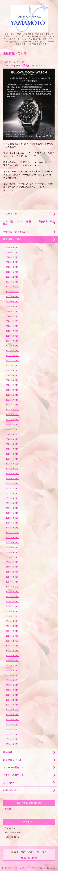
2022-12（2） (12, 356)
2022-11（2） (12, 360)
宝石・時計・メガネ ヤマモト (22, 868)
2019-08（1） (12, 503)
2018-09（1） (12, 538)
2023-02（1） (12, 346)
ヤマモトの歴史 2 (13, 775)
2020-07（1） (12, 449)
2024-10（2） (12, 287)
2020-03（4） (12, 469)
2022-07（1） (12, 365)
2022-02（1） (12, 385)
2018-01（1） (12, 562)
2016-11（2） (12, 606)
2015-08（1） (12, 661)
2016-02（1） (12, 631)
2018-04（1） (12, 547)
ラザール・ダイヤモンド (16, 232)
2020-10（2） (12, 434)
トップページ (10, 214)
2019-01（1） (12, 523)
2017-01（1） (12, 597)
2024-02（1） (12, 311)
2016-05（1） (12, 621)
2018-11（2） (12, 533)
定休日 (8, 809)
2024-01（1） (12, 316)
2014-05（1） (12, 715)
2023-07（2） (12, 331)
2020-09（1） (12, 439)
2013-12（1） (12, 734)
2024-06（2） (12, 292)
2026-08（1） (12, 247)
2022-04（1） (12, 375)
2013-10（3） (12, 744)
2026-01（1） (12, 257)
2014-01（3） (12, 729)
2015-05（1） (12, 675)
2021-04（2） (12, 410)
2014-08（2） (12, 710)
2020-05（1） (12, 459)
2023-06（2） (12, 336)
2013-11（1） (12, 739)
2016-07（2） (12, 616)
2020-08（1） (12, 444)
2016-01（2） (12, 636)
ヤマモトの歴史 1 (13, 767)
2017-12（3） (12, 567)
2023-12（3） (12, 321)
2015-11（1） (12, 646)
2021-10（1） (12, 400)
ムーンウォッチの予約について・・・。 (25, 65)
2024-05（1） (12, 297)
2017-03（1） (12, 592)
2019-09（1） (12, 498)
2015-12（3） (12, 641)
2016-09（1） (12, 611)
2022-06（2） (12, 370)
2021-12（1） (12, 390)
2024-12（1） (12, 277)
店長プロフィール (12, 760)
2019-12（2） (12, 483)
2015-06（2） (12, 670)
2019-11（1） (12, 488)
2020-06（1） (12, 454)
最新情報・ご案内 (12, 239)
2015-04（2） (12, 680)
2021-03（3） (12, 415)
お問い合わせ (10, 790)
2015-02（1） (12, 690)
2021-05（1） (12, 405)
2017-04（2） (12, 587)
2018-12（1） (12, 528)
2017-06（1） (12, 582)
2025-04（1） (12, 267)
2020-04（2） (12, 464)
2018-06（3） (12, 542)
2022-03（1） (12, 380)
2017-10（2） (12, 572)
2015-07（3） (12, 665)
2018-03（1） (12, 552)
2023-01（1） (12, 351)
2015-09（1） (12, 656)
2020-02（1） (12, 474)
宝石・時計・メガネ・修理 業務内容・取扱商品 (29, 222)
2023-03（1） (12, 341)
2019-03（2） (12, 518)
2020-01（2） (12, 479)
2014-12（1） (12, 700)
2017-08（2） (12, 577)
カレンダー (9, 782)
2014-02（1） (12, 724)
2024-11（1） (12, 282)
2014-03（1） (12, 720)
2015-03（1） (12, 685)
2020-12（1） (12, 424)
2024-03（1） (12, 306)
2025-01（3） (12, 272)
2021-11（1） (12, 395)
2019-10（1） (12, 493)
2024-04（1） (12, 301)
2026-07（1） (12, 252)
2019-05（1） (12, 513)
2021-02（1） (12, 420)
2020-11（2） (12, 429)
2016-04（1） (12, 626)
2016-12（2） (12, 601)
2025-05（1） (12, 262)
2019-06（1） (12, 508)
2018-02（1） (12, 557)
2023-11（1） (12, 326)
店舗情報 (7, 752)
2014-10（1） (12, 705)
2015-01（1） (12, 695)
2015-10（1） (12, 651)
